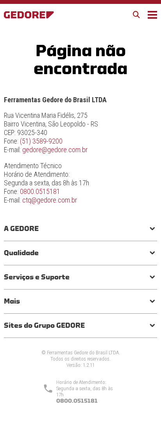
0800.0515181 (40, 191)
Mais (12, 301)
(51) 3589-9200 (41, 141)
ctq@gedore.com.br (49, 200)
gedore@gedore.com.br (55, 150)
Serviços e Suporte (37, 277)
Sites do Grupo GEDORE (44, 325)
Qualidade (21, 252)
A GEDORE (21, 228)
